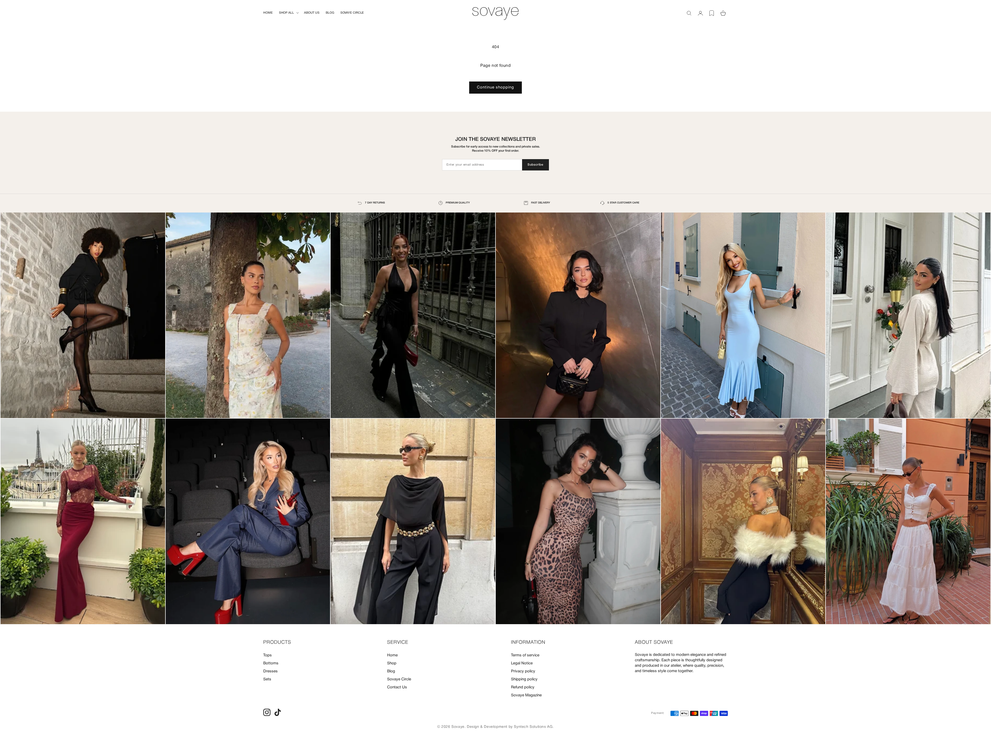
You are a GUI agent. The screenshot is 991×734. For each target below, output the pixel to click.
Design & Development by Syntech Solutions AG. (510, 727)
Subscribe (535, 164)
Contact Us (397, 687)
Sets (267, 679)
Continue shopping (495, 87)
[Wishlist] (711, 13)
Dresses (270, 671)
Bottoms (270, 663)
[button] (288, 13)
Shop (391, 663)
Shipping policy (524, 679)
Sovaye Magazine (526, 695)
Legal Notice (522, 663)
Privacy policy (523, 671)
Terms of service (525, 655)
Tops (267, 655)
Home (392, 655)
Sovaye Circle (399, 679)
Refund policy (522, 687)
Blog (391, 671)
